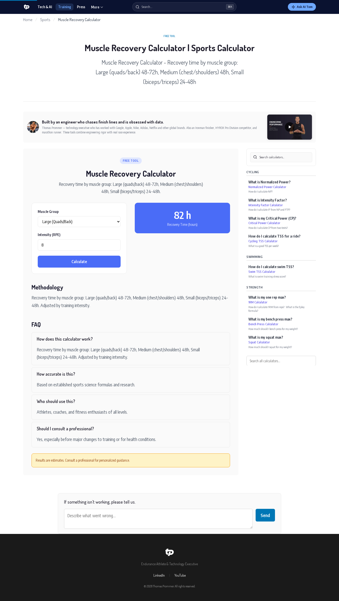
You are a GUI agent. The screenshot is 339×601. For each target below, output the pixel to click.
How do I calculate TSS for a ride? (274, 236)
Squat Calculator (259, 342)
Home (27, 19)
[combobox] (281, 157)
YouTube (180, 575)
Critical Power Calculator (264, 223)
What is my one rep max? (267, 297)
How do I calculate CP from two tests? (268, 227)
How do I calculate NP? (260, 191)
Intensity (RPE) (49, 235)
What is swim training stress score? (267, 276)
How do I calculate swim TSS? (271, 267)
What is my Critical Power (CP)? (272, 218)
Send (265, 515)
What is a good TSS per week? (263, 245)
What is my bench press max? (270, 319)
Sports (45, 19)
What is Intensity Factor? (267, 200)
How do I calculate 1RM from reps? (266, 306)
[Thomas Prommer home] (26, 6)
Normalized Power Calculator (267, 187)
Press (81, 7)
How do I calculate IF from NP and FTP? (269, 209)
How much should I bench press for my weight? (273, 328)
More (95, 7)
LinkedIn (159, 575)
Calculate (79, 261)
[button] (289, 127)
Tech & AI (44, 7)
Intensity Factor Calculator (265, 205)
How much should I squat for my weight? (270, 346)
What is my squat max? (265, 337)
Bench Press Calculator (263, 324)
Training (64, 7)
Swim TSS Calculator (261, 271)
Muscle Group (48, 211)
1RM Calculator (257, 302)
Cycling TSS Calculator (262, 241)
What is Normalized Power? (269, 182)
